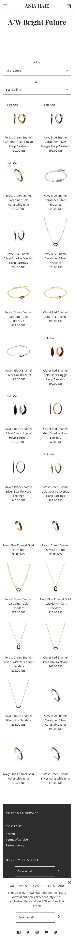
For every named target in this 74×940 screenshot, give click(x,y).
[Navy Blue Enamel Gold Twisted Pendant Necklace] (55, 578)
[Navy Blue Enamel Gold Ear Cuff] (18, 524)
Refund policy (15, 845)
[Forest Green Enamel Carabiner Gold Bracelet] (18, 291)
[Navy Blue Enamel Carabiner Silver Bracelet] (55, 175)
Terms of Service (17, 839)
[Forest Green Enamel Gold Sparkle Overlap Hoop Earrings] (55, 466)
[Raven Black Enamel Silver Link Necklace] (18, 695)
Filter (37, 62)
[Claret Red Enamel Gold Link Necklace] (55, 637)
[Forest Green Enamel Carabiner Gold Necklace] (18, 578)
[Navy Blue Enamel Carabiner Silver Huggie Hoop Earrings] (55, 116)
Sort (37, 81)
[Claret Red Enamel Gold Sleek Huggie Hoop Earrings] (55, 350)
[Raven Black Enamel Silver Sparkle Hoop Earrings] (18, 466)
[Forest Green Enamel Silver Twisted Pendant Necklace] (18, 637)
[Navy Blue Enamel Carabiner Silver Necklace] (55, 233)
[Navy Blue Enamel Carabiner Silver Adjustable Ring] (55, 695)
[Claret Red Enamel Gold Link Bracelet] (55, 291)
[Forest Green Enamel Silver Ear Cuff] (55, 524)
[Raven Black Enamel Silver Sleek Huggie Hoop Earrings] (18, 408)
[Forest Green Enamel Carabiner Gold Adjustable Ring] (18, 175)
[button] (37, 71)
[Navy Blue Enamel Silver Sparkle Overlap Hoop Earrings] (18, 233)
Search (10, 834)
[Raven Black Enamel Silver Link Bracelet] (18, 350)
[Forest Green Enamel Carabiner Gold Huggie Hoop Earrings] (18, 116)
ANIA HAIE (37, 6)
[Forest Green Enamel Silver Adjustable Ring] (55, 753)
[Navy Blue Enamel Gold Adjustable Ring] (18, 753)
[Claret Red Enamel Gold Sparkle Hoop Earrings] (55, 408)
